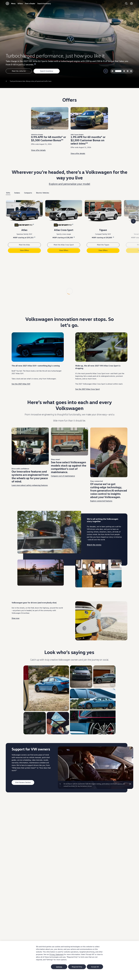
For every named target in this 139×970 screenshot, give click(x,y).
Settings (59, 967)
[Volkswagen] (7, 3)
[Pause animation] (20, 570)
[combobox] (30, 300)
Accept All (95, 967)
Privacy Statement (57, 954)
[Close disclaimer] (130, 804)
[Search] (126, 3)
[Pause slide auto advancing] (105, 71)
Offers (20, 3)
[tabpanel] (69, 228)
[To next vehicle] (133, 221)
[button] (46, 708)
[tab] (112, 71)
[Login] (131, 3)
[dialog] (69, 955)
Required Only (77, 967)
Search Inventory (44, 3)
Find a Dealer (30, 3)
